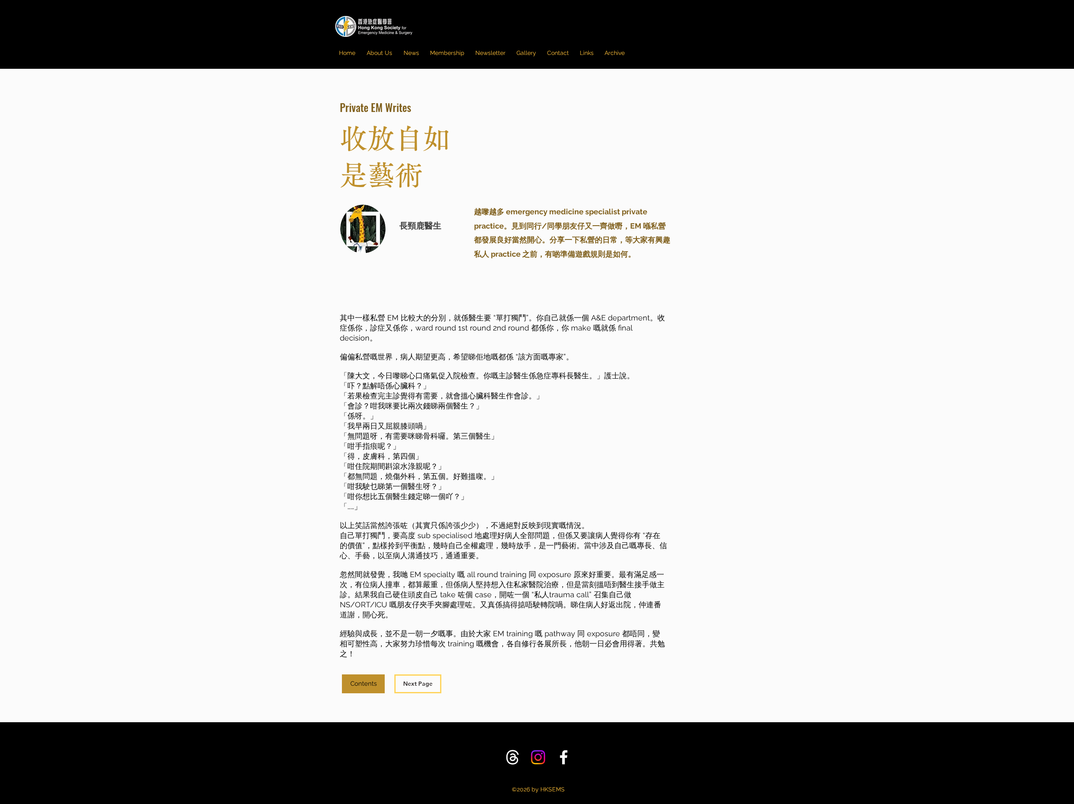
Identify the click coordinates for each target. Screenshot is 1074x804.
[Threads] (512, 757)
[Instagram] (538, 757)
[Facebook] (563, 757)
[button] (490, 52)
